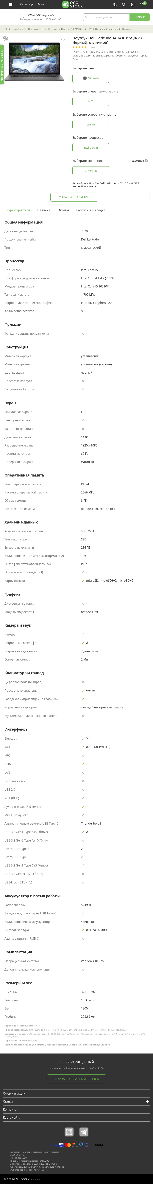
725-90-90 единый (40, 15)
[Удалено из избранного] (63, 38)
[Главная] (6, 29)
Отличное (91, 170)
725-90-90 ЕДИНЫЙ (79, 1062)
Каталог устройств (32, 4)
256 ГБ (91, 124)
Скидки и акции (14, 1093)
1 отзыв (91, 47)
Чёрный (93, 78)
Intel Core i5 (91, 147)
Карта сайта (11, 1117)
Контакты (10, 1109)
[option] (34, 66)
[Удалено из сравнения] (5, 38)
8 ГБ (90, 101)
